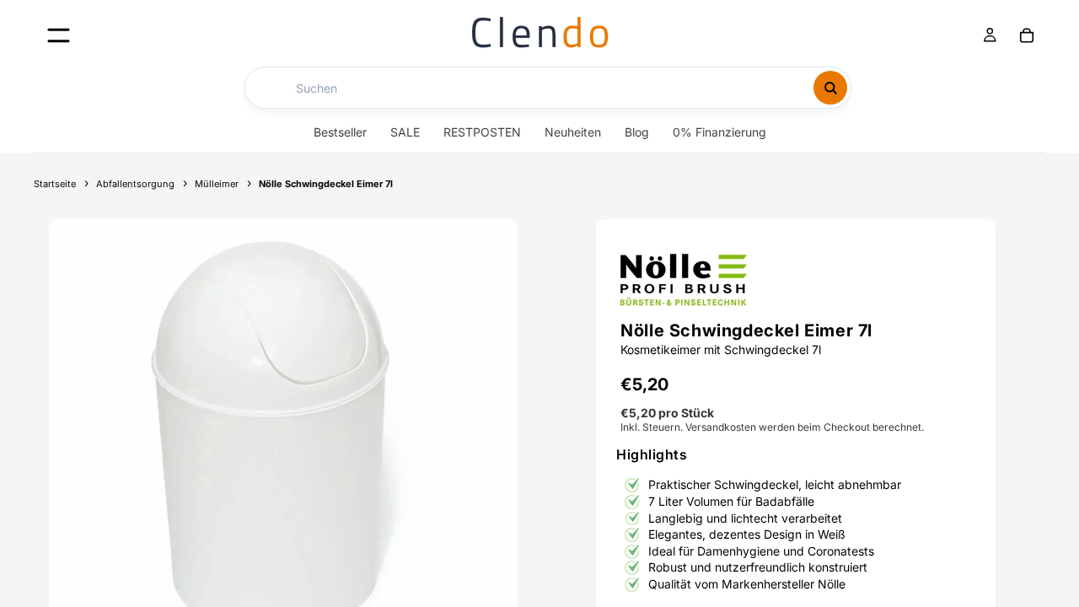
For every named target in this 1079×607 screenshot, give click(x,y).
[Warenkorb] (1026, 35)
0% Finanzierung (719, 132)
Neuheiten (573, 132)
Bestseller (340, 132)
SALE (405, 132)
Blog (637, 132)
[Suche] (830, 88)
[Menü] (58, 35)
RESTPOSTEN (482, 132)
